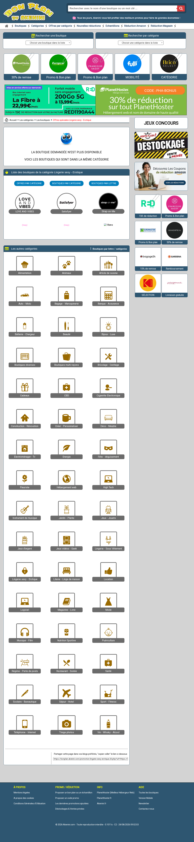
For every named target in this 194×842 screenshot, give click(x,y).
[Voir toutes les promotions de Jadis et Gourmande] (175, 291)
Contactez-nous (146, 809)
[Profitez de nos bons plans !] (50, 114)
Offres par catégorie (61, 25)
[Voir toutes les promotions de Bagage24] (148, 264)
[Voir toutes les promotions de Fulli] (140, 61)
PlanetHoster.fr (104, 798)
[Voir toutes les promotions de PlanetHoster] (30, 61)
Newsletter (144, 803)
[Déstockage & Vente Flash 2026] (161, 157)
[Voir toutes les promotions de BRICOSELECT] (177, 61)
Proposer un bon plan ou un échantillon (73, 792)
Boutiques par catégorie (66, 183)
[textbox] (48, 43)
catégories (121, 249)
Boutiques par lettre (104, 183)
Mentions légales (22, 792)
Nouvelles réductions (89, 25)
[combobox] (48, 43)
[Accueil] (6, 25)
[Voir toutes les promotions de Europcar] (67, 61)
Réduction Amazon (135, 25)
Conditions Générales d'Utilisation (29, 803)
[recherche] (181, 8)
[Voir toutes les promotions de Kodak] (148, 291)
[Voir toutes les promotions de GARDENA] (175, 264)
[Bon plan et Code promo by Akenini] (29, 11)
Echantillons (112, 25)
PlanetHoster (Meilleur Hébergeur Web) (115, 792)
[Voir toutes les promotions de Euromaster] (148, 238)
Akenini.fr (101, 803)
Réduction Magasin (162, 25)
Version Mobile (146, 798)
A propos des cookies (24, 798)
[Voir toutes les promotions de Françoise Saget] (104, 61)
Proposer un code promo (67, 798)
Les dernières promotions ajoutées (72, 803)
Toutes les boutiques (149, 792)
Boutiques (21, 25)
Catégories (37, 25)
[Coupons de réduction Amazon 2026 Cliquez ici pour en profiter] (161, 189)
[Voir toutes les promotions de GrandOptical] (175, 238)
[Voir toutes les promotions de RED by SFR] (155, 202)
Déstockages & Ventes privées (69, 809)
